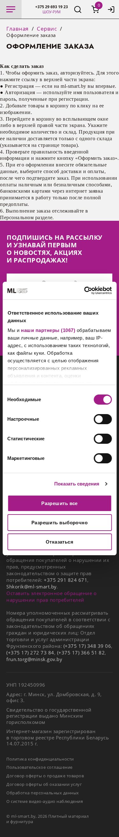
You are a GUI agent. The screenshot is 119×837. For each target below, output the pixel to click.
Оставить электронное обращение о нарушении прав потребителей (51, 596)
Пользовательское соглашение (39, 767)
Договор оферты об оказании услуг (44, 784)
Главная (17, 28)
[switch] (103, 419)
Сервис (47, 28)
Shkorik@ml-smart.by (31, 586)
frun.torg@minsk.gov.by (34, 659)
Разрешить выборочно (59, 522)
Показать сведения (77, 483)
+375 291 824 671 (65, 580)
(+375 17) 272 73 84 (30, 652)
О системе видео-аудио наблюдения (44, 801)
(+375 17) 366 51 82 (81, 652)
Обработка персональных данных (42, 793)
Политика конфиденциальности (40, 759)
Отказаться (60, 542)
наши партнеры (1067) (48, 330)
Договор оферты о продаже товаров (45, 776)
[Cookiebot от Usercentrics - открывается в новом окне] (85, 290)
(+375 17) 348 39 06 (87, 646)
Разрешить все (59, 503)
